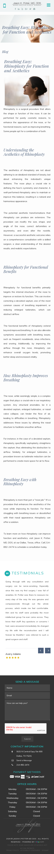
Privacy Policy (12, 850)
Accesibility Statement (30, 850)
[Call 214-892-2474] (4, 6)
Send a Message (24, 760)
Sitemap (45, 850)
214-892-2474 (22, 765)
